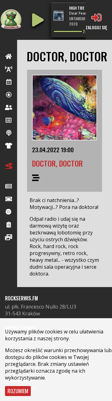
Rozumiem (17, 391)
